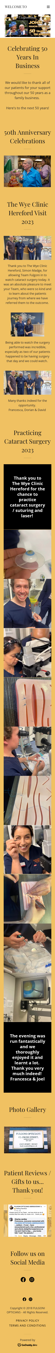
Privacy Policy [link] (27, 1320)
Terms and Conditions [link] (27, 1325)
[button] (48, 7)
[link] (16, 7)
